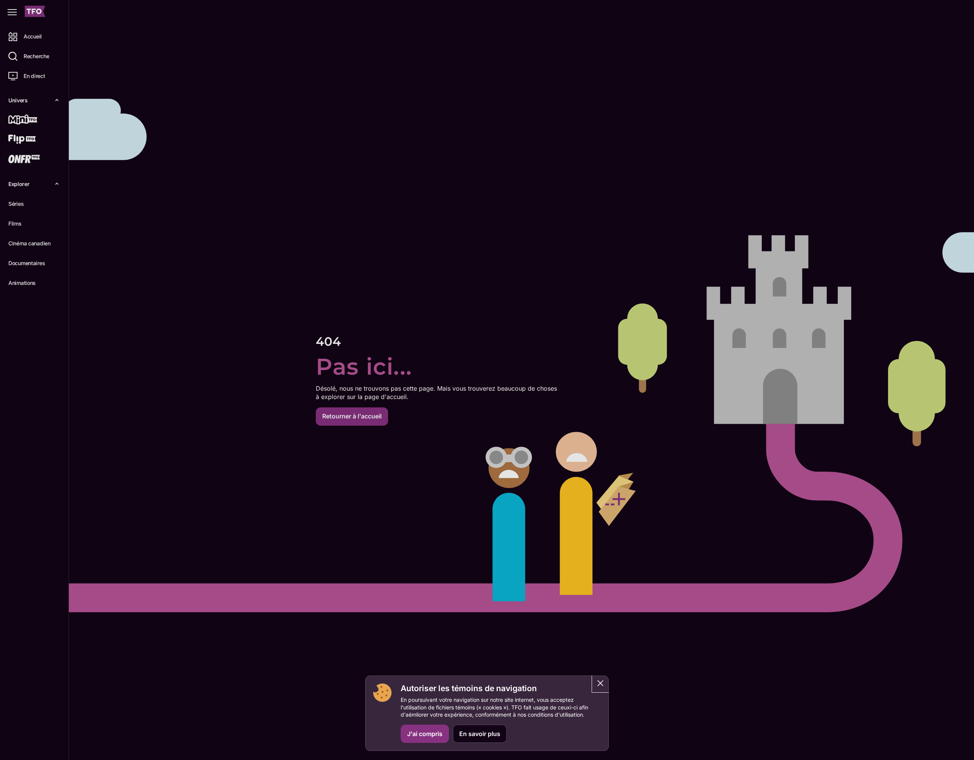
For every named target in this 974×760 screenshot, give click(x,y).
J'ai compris (424, 734)
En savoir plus (479, 734)
